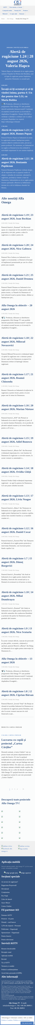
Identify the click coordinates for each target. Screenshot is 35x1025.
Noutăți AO (17, 10)
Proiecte (25, 10)
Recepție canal (6, 952)
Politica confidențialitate (21, 1020)
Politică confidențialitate (9, 969)
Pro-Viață (4, 896)
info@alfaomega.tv (9, 1005)
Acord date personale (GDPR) (11, 973)
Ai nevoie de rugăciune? (9, 882)
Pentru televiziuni (7, 939)
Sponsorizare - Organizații (10, 933)
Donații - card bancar (8, 922)
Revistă (3, 959)
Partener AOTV (6, 915)
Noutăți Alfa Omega (21, 47)
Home (3, 18)
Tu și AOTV (5, 963)
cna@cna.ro (23, 999)
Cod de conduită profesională (7, 995)
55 (23, 789)
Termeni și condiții (7, 966)
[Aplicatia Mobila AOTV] (25, 873)
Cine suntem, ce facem (15, 7)
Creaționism (5, 892)
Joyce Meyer (5, 903)
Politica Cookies (7, 1020)
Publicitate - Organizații (9, 929)
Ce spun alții (13, 14)
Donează (21, 14)
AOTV (5, 7)
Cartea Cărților (6, 906)
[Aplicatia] (11, 873)
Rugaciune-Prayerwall (8, 885)
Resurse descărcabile (8, 949)
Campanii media (7, 10)
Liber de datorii (6, 899)
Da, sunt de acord (27, 1023)
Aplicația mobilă (7, 956)
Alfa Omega (10, 18)
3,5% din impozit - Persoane (11, 926)
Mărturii (5, 14)
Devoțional (5, 889)
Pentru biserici (6, 936)
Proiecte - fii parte (7, 919)
